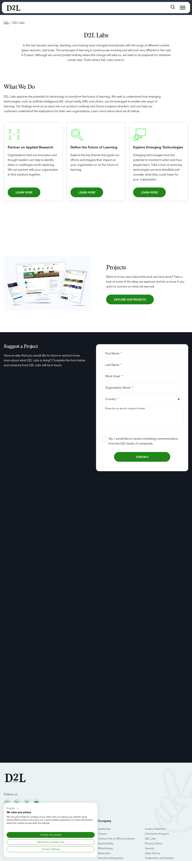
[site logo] (13, 7)
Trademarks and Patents (159, 858)
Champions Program (157, 833)
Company (104, 821)
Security (149, 848)
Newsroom (104, 853)
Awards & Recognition (111, 858)
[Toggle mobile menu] (182, 8)
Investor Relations (155, 829)
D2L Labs (150, 838)
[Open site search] (173, 7)
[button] (13, 808)
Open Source (152, 853)
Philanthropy (105, 848)
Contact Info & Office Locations (116, 838)
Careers (102, 833)
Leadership (104, 829)
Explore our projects (130, 299)
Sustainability (105, 843)
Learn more (27, 194)
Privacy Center (153, 843)
